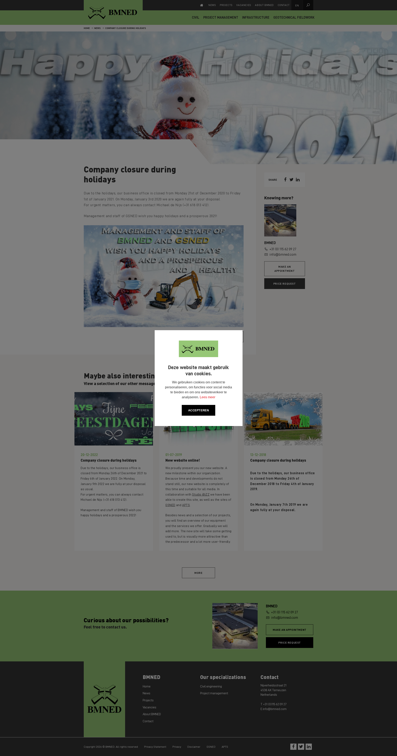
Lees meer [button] (207, 397)
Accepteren (198, 410)
